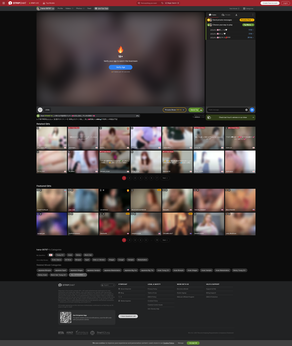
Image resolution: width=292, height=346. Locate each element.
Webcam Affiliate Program (185, 297)
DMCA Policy (152, 297)
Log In (285, 3)
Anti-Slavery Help (153, 309)
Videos (69, 8)
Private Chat (246, 20)
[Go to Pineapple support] (92, 333)
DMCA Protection (212, 297)
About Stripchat (126, 289)
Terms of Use (152, 293)
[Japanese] (51, 255)
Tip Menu (247, 25)
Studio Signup (181, 293)
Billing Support (211, 293)
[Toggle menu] (3, 3)
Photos (80, 8)
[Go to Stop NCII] (103, 333)
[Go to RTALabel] (61, 333)
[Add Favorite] (40, 110)
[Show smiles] (246, 110)
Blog (122, 293)
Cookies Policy (153, 301)
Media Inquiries (126, 301)
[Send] (252, 110)
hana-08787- (42, 249)
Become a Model (182, 289)
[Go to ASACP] (70, 333)
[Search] (162, 3)
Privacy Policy (152, 289)
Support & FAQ (211, 289)
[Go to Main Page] (17, 3)
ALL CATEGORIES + (78, 275)
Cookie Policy (168, 343)
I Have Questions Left (128, 316)
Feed (89, 8)
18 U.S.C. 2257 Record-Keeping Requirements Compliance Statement (211, 333)
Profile (60, 8)
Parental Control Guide (155, 305)
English (106, 285)
